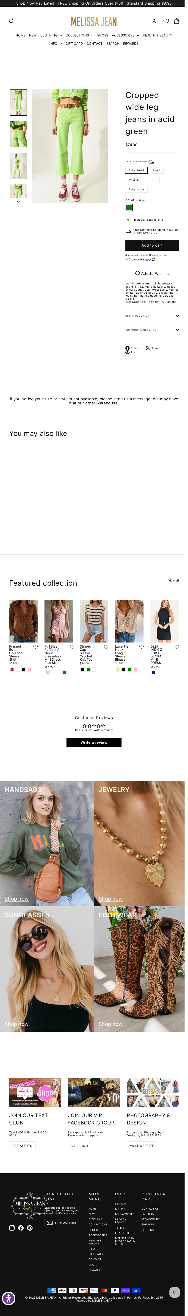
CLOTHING (49, 35)
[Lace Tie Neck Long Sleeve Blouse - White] (118, 674)
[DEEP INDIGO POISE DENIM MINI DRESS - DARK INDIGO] (153, 673)
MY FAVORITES (125, 1214)
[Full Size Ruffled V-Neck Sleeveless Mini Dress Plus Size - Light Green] (64, 673)
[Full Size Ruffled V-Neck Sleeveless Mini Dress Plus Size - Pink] (47, 673)
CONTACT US (150, 1208)
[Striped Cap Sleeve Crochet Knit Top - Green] (88, 669)
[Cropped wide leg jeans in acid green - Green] (12, 519)
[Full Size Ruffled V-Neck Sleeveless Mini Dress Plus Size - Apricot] (53, 673)
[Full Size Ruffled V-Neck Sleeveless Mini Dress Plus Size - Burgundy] (59, 673)
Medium (134, 180)
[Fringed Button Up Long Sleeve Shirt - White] (18, 669)
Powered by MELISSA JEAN (94, 1300)
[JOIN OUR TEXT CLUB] (35, 1092)
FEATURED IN (123, 1233)
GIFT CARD (74, 43)
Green (128, 207)
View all (173, 580)
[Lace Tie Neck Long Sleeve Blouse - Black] (124, 669)
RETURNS (148, 1230)
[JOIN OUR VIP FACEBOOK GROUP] (94, 1092)
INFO (53, 43)
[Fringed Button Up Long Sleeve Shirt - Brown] (12, 669)
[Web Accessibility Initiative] (8, 1298)
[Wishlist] (166, 21)
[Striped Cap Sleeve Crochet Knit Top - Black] (83, 669)
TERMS (119, 1227)
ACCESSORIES (124, 35)
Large (152, 180)
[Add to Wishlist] (32, 500)
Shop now (17, 899)
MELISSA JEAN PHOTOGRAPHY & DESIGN (125, 1241)
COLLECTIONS (78, 35)
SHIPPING (121, 1208)
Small (156, 170)
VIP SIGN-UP (81, 1146)
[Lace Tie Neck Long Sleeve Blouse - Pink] (135, 669)
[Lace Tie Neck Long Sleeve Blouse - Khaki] (118, 669)
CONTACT (95, 43)
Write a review (94, 742)
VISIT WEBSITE (142, 1146)
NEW (33, 35)
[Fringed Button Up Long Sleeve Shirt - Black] (23, 669)
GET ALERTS (22, 1146)
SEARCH (112, 43)
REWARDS (131, 43)
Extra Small (136, 170)
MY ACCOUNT (151, 1219)
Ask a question (137, 315)
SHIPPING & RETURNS (141, 329)
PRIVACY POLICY (120, 1221)
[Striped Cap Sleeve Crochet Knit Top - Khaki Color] (94, 669)
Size (136, 161)
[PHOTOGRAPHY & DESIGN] (153, 1092)
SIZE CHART (149, 1214)
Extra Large (136, 189)
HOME (20, 35)
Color (135, 200)
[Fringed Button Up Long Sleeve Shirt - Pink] (29, 669)
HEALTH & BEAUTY (157, 35)
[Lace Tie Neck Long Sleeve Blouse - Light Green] (129, 669)
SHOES (102, 35)
